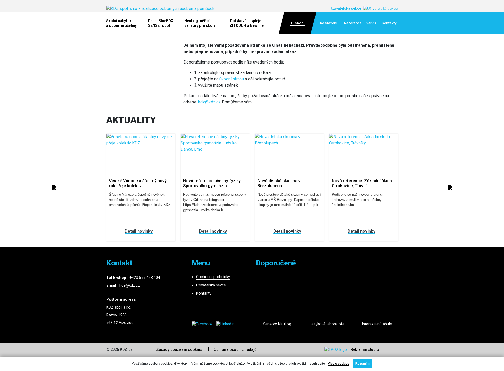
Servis (371, 23)
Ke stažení (328, 23)
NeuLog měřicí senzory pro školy (199, 23)
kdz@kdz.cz (209, 102)
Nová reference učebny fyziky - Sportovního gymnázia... (213, 183)
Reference (353, 23)
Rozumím (362, 363)
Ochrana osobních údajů (235, 349)
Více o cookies (338, 363)
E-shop (297, 23)
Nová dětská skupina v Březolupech (279, 183)
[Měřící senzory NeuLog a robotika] (277, 301)
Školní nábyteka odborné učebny (121, 23)
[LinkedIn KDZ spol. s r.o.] (226, 324)
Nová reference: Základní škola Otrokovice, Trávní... (362, 183)
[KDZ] (160, 8)
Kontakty (389, 23)
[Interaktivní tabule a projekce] (377, 301)
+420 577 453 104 (144, 277)
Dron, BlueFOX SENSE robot (160, 23)
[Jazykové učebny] (327, 301)
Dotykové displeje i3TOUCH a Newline (247, 23)
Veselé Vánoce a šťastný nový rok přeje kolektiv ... (138, 183)
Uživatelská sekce (211, 285)
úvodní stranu (231, 78)
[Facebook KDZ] (204, 324)
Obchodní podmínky (213, 277)
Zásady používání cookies (179, 349)
